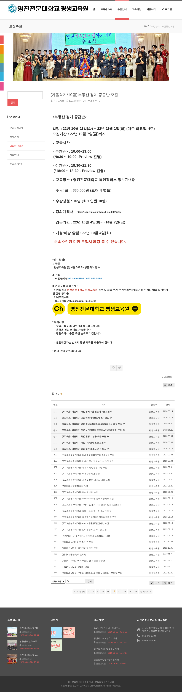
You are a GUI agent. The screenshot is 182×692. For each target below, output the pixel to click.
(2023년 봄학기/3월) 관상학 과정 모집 (80, 492)
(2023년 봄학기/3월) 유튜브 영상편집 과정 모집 (84, 467)
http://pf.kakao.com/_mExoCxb (79, 301)
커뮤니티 (151, 9)
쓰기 (157, 583)
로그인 (168, 9)
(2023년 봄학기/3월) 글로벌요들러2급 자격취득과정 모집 (89, 517)
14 (125, 591)
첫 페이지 (80, 591)
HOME (146, 26)
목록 (170, 385)
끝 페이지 (144, 591)
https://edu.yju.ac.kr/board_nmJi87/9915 (99, 212)
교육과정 (136, 9)
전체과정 (14, 136)
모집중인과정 (16, 145)
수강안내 (122, 9)
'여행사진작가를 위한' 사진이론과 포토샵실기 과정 (86, 535)
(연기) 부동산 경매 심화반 (74, 554)
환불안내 (14, 155)
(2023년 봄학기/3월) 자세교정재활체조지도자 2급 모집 (88, 454)
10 (102, 591)
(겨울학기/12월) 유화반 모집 (75, 566)
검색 (89, 581)
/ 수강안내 (155, 26)
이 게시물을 (167, 377)
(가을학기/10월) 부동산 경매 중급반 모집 (84, 94)
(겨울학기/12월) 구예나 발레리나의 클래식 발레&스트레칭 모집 (92, 573)
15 (130, 591)
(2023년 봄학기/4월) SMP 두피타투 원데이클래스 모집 (88, 498)
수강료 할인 (16, 164)
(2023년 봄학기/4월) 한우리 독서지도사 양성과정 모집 (88, 461)
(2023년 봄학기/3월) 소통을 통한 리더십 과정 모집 (86, 479)
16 (136, 591)
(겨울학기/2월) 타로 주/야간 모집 (77, 541)
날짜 (168, 404)
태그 (170, 583)
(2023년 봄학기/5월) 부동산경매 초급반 (81, 473)
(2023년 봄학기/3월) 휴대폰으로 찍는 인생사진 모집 (86, 510)
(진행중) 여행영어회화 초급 (75, 486)
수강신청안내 (16, 127)
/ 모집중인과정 (168, 26)
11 (108, 591)
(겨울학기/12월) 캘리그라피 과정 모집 (80, 548)
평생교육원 (58, 100)
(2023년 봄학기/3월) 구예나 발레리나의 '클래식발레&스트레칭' (92, 504)
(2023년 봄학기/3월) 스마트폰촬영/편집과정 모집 (85, 523)
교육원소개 (106, 9)
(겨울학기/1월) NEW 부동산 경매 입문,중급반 (83, 560)
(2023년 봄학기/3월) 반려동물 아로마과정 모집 (84, 529)
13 (119, 591)
